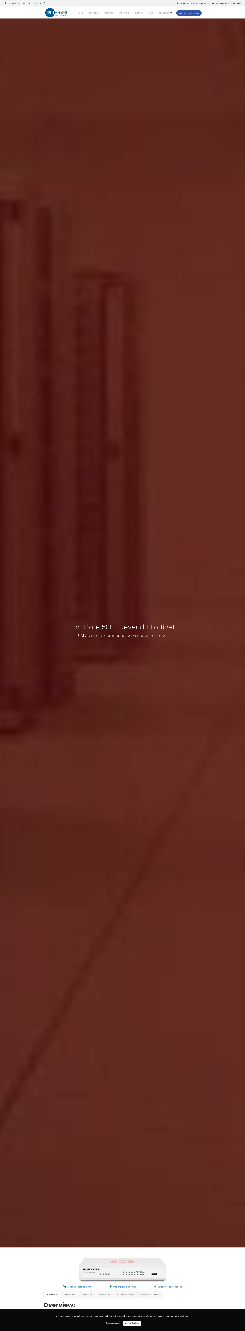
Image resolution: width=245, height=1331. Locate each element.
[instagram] (44, 3)
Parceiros (124, 13)
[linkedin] (36, 3)
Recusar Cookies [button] (113, 1323)
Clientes (138, 13)
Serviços (93, 13)
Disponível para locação (169, 1286)
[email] (29, 3)
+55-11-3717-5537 (234, 3)
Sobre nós (164, 13)
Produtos (108, 13)
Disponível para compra (78, 1286)
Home (80, 13)
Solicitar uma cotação (189, 13)
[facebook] (33, 3)
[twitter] (40, 3)
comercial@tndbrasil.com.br (198, 3)
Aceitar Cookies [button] (132, 1323)
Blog (150, 13)
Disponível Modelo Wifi (124, 1286)
